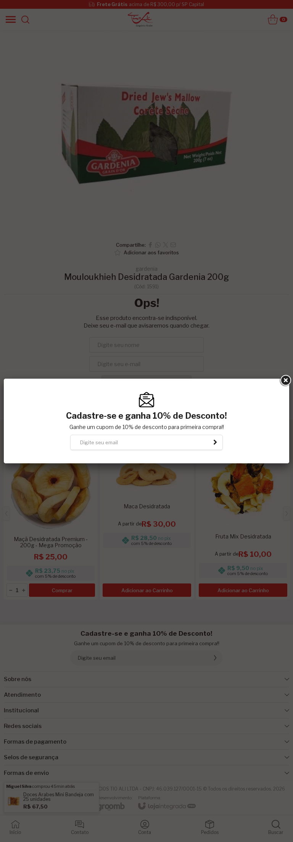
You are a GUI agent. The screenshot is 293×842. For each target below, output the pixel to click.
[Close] (285, 380)
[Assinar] (215, 442)
